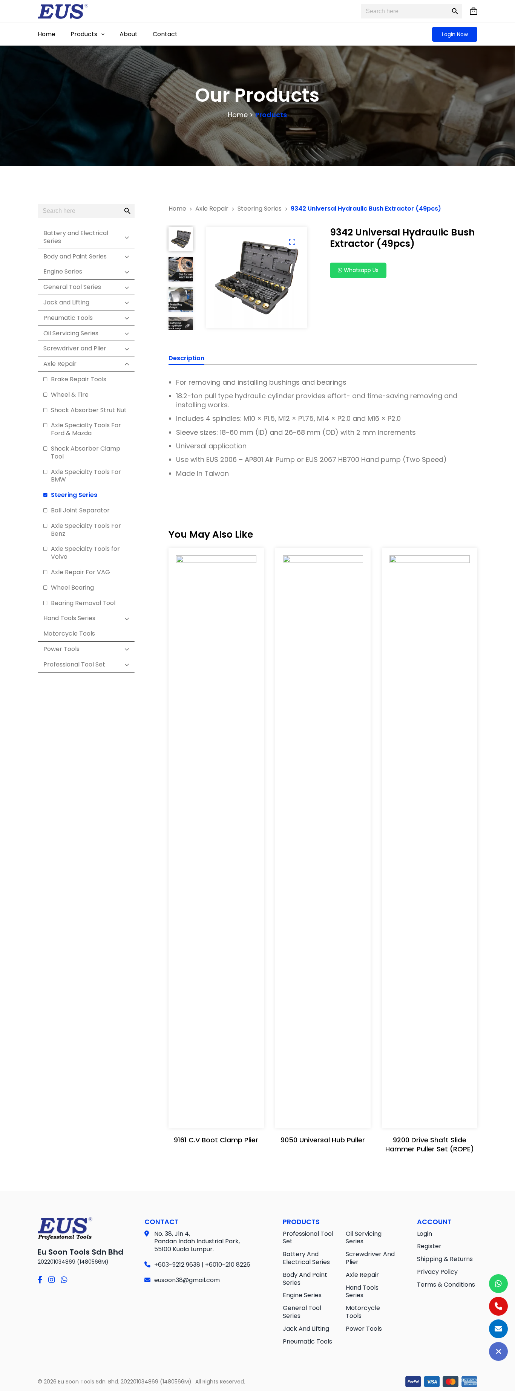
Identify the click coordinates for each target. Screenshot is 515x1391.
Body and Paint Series (305, 1278)
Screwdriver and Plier (370, 1258)
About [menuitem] (129, 34)
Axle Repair (362, 1274)
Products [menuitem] (84, 34)
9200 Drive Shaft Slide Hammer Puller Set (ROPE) (429, 1144)
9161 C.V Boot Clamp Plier (216, 1140)
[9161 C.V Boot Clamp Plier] (216, 838)
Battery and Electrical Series (306, 1258)
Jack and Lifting (306, 1328)
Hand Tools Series (362, 1291)
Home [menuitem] (46, 34)
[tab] (186, 359)
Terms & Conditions (446, 1284)
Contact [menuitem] (165, 34)
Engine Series (302, 1295)
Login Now (455, 34)
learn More (214, 630)
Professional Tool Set (308, 1237)
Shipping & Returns (445, 1259)
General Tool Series (302, 1312)
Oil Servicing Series (364, 1237)
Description (186, 358)
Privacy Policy (437, 1271)
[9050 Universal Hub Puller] (323, 838)
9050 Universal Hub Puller (322, 1140)
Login (424, 1233)
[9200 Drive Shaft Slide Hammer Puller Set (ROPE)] (429, 838)
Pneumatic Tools (307, 1341)
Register (429, 1246)
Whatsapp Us (360, 270)
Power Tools (364, 1328)
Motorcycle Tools (363, 1312)
